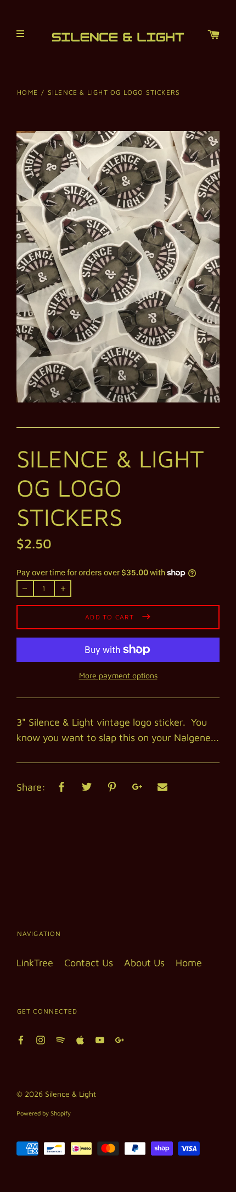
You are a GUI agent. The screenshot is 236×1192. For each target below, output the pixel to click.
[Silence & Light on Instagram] (40, 1039)
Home (27, 92)
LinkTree (34, 962)
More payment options (118, 675)
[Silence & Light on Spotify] (60, 1039)
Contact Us (88, 962)
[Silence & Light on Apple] (80, 1039)
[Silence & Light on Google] (119, 1039)
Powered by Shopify (43, 1113)
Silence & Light (70, 1093)
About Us (144, 962)
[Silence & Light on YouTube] (99, 1039)
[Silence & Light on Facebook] (20, 1039)
